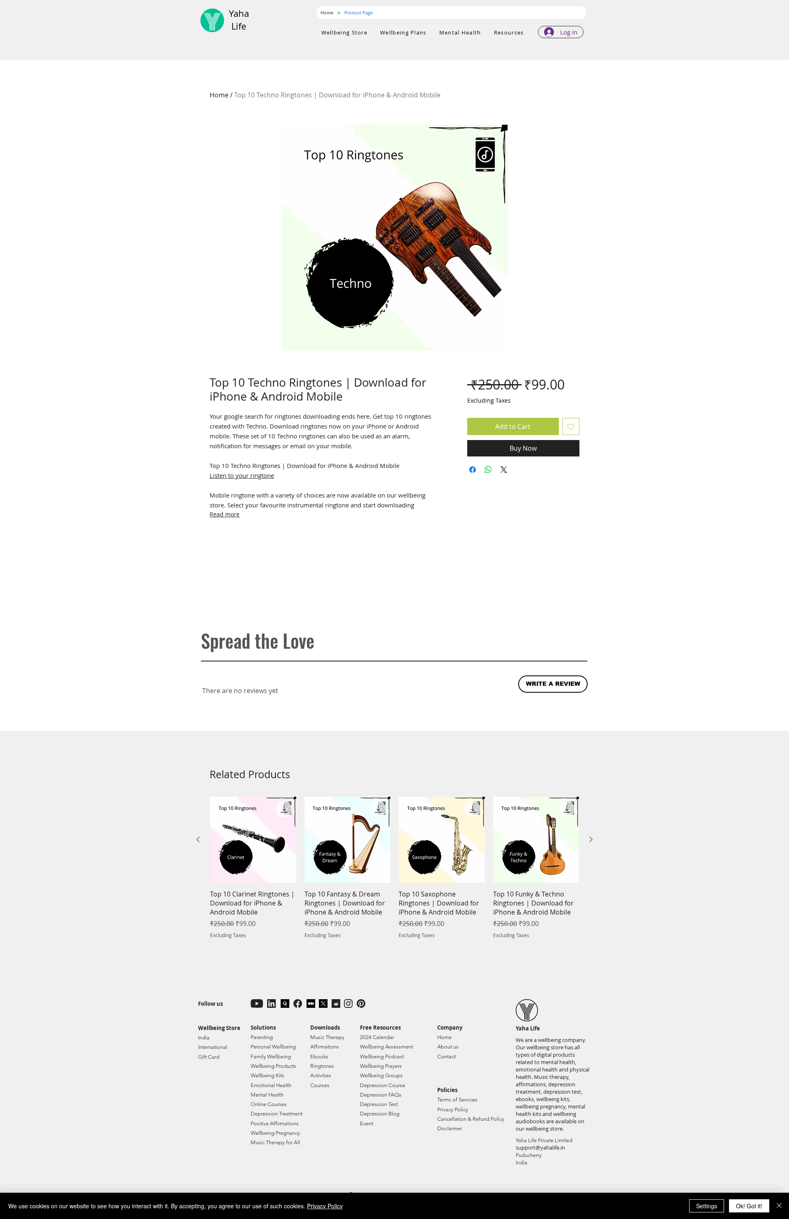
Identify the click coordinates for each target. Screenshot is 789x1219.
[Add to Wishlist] (570, 426)
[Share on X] (504, 470)
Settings (706, 1206)
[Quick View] (253, 840)
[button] (403, 33)
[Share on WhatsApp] (488, 470)
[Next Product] (591, 839)
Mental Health (267, 1095)
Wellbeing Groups (381, 1075)
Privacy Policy (325, 1206)
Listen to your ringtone (242, 475)
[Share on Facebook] (473, 470)
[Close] (779, 1205)
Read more (225, 514)
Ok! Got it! (749, 1206)
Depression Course (382, 1085)
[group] (394, 872)
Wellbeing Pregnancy (275, 1133)
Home (219, 94)
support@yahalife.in (540, 1147)
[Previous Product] (198, 839)
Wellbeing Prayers (381, 1066)
